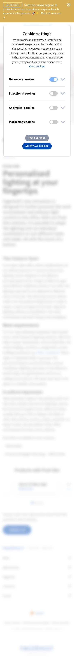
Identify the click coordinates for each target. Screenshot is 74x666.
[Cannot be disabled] (53, 79)
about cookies (37, 66)
